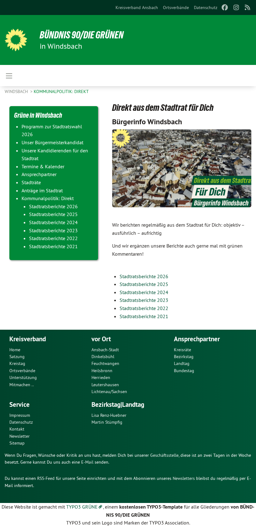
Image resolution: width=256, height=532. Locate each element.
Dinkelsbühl (102, 356)
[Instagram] (236, 7)
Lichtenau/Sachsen (109, 391)
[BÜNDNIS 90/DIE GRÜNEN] (16, 40)
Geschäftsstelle (164, 455)
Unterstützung (23, 377)
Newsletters (184, 478)
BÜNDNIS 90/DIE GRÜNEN (82, 35)
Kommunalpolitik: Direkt (61, 91)
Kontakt (16, 429)
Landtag (182, 363)
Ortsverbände (176, 7)
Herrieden (100, 377)
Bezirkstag (184, 356)
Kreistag (17, 363)
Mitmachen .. (21, 384)
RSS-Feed (46, 478)
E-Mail (87, 462)
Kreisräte (182, 349)
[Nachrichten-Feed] (248, 7)
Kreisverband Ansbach (137, 7)
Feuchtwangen (105, 363)
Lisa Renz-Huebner (108, 415)
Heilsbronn (101, 370)
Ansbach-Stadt (105, 349)
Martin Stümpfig (106, 422)
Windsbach (17, 91)
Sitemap (17, 443)
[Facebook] (225, 7)
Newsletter (19, 436)
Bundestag (184, 370)
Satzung (17, 356)
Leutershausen (105, 384)
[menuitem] (137, 7)
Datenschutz (205, 7)
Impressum (19, 415)
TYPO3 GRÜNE (82, 507)
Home (14, 349)
